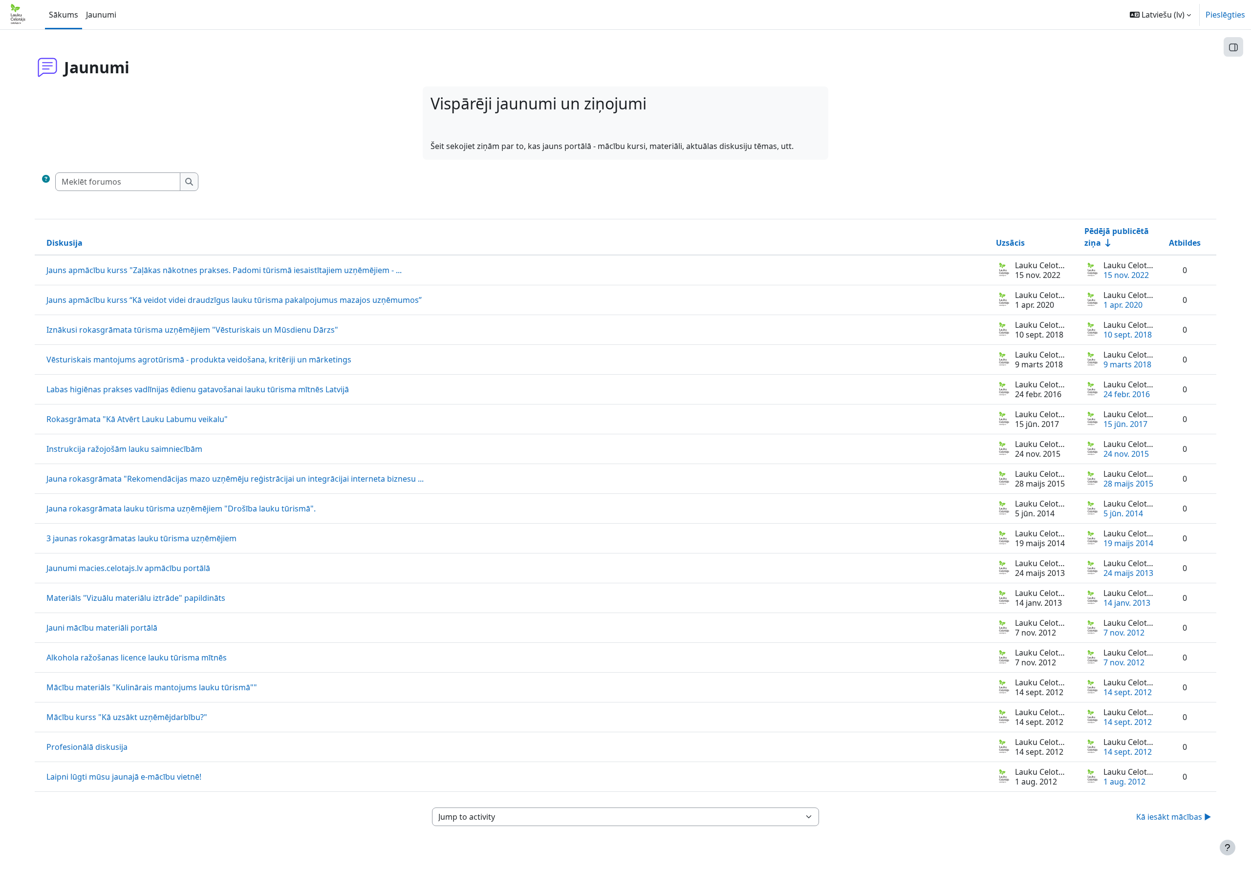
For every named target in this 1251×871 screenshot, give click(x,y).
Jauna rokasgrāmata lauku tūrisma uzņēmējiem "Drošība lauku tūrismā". (181, 508)
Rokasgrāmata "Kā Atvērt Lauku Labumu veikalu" (137, 419)
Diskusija (64, 242)
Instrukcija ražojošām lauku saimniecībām (124, 449)
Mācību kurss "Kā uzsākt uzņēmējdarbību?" (126, 717)
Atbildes (1185, 242)
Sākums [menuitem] (63, 14)
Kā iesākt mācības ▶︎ (1173, 816)
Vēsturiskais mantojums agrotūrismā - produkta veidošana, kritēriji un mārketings (198, 359)
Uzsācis (1010, 242)
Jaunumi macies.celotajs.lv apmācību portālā (128, 568)
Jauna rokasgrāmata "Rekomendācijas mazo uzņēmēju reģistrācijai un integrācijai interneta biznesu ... (235, 478)
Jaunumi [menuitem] (101, 14)
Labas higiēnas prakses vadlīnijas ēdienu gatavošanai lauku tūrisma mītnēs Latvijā (197, 389)
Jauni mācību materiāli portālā (101, 627)
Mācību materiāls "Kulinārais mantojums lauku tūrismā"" (151, 687)
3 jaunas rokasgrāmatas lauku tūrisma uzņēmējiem (141, 538)
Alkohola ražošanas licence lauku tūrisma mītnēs (136, 657)
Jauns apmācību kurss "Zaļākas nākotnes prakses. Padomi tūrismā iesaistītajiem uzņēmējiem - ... (224, 270)
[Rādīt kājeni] (1227, 847)
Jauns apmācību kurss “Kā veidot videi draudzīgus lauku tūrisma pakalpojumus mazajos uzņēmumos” (234, 300)
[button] (1160, 14)
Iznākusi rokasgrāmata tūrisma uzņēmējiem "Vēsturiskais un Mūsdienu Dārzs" (192, 329)
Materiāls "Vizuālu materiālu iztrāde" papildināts (135, 598)
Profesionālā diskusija (87, 747)
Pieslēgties (1225, 14)
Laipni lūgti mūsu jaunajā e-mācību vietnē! (123, 776)
